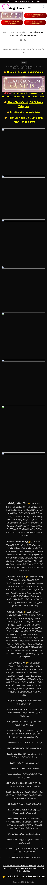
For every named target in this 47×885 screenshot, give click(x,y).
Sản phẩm (21, 32)
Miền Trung (28, 66)
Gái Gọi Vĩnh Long (30, 605)
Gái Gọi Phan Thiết (28, 813)
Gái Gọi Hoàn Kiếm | (20, 631)
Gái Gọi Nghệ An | (34, 554)
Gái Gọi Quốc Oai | (24, 644)
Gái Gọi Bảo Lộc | (31, 754)
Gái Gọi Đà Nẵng (18, 545)
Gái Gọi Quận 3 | (14, 682)
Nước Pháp (25, 871)
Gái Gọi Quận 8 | (14, 688)
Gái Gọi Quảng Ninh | (30, 564)
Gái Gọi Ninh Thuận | (15, 558)
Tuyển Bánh (29, 68)
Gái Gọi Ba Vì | (12, 615)
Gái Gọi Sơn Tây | (18, 647)
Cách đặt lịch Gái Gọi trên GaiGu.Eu (25, 876)
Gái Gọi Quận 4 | (28, 682)
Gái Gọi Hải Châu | (30, 730)
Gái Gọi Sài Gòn (17, 599)
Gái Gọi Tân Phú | (23, 692)
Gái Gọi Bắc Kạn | (19, 507)
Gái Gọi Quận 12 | (22, 679)
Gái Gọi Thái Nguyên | (25, 529)
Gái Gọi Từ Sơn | (28, 712)
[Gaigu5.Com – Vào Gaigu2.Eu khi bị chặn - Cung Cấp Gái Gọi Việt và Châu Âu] (13, 7)
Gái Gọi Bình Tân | (22, 666)
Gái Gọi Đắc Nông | (34, 545)
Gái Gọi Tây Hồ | (32, 647)
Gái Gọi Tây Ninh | (14, 602)
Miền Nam (18, 66)
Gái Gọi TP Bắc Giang (32, 700)
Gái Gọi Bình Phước (15, 586)
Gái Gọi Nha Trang (33, 748)
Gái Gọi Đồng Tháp (23, 593)
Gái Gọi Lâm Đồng (18, 554)
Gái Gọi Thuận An (28, 798)
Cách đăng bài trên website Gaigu (25, 112)
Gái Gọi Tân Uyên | (24, 795)
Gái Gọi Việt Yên (24, 704)
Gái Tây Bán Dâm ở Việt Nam (13, 866)
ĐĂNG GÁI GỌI (18, 68)
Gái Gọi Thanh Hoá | (27, 567)
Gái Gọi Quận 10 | (26, 676)
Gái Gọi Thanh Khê (31, 737)
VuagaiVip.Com (9, 96)
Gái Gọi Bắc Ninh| (34, 507)
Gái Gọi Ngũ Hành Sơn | (31, 733)
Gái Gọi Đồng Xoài (33, 804)
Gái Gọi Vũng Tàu (33, 786)
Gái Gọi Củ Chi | (20, 669)
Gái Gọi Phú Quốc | (31, 839)
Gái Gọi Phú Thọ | (27, 526)
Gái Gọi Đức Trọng (29, 757)
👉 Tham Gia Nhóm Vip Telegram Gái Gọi (23, 72)
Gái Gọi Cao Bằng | (15, 510)
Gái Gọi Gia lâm (23, 625)
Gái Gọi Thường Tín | (30, 653)
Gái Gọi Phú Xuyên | (27, 640)
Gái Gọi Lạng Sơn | (19, 519)
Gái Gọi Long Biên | (19, 634)
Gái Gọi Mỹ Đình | (13, 637)
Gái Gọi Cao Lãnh (33, 834)
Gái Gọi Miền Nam (15, 576)
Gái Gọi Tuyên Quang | (26, 532)
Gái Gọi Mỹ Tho (32, 857)
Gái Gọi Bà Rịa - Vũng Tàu (19, 580)
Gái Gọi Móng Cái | (14, 523)
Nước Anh (20, 868)
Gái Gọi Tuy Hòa (32, 768)
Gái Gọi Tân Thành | (17, 786)
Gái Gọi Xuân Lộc (31, 828)
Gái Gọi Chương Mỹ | (26, 618)
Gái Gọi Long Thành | (30, 822)
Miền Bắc (9, 66)
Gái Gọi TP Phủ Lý (26, 725)
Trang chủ (8, 32)
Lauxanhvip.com (37, 96)
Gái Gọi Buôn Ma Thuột (32, 742)
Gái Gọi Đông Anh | (27, 621)
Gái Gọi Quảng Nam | (30, 561)
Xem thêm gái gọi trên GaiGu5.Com (27, 93)
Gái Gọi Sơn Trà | (16, 737)
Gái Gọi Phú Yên (31, 558)
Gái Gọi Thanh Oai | (29, 650)
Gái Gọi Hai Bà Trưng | (21, 628)
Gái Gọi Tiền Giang (30, 602)
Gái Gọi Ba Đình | (34, 612)
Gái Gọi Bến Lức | (28, 848)
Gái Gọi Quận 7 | (35, 685)
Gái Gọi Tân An (28, 851)
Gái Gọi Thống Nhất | (30, 825)
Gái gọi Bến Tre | (18, 583)
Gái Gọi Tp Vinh (32, 763)
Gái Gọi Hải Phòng (21, 516)
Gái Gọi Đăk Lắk (13, 548)
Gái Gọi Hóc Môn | (14, 672)
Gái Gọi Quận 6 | (21, 685)
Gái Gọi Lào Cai (33, 519)
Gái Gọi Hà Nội (24, 513)
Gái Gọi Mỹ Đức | (29, 637)
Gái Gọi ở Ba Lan (30, 866)
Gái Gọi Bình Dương (33, 583)
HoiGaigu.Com (23, 96)
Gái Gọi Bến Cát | (32, 792)
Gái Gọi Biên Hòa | (31, 818)
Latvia (5, 868)
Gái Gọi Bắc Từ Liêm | (27, 615)
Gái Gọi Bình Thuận (32, 586)
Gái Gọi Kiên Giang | (22, 596)
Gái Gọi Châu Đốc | (30, 774)
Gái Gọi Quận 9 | (28, 688)
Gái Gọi (40, 866)
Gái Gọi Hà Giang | (31, 510)
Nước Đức (36, 868)
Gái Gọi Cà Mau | (13, 589)
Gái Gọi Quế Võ (31, 709)
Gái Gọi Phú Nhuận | (31, 672)
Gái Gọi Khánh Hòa (22, 551)
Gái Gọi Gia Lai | (28, 548)
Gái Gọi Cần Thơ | (28, 589)
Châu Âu (37, 66)
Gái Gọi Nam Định (30, 523)
